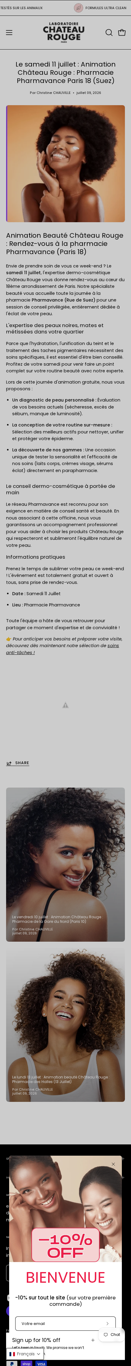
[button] (25, 1354)
